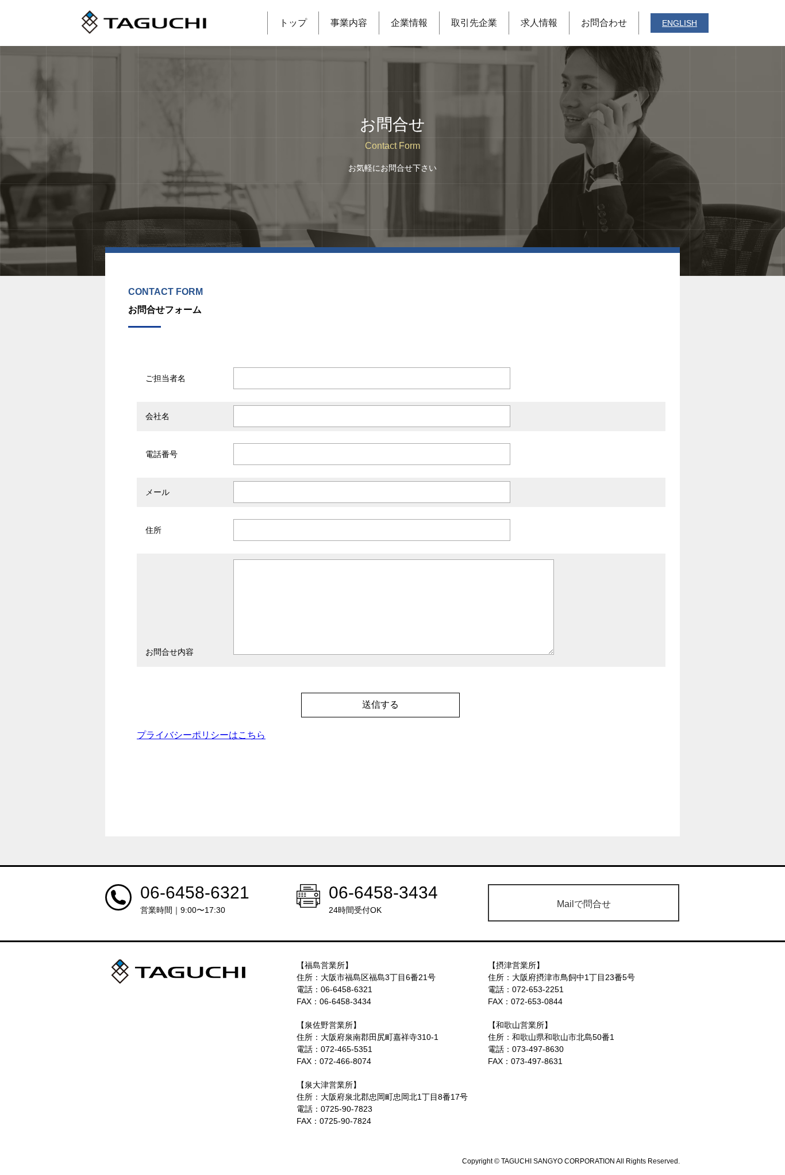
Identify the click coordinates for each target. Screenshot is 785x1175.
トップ (293, 23)
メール (157, 492)
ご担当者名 (165, 378)
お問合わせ (604, 23)
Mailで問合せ (584, 904)
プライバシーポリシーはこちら (201, 735)
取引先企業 (474, 23)
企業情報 (409, 23)
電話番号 (161, 454)
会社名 (157, 416)
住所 (153, 530)
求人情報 (539, 23)
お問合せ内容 (169, 651)
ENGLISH (679, 23)
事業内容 (348, 23)
